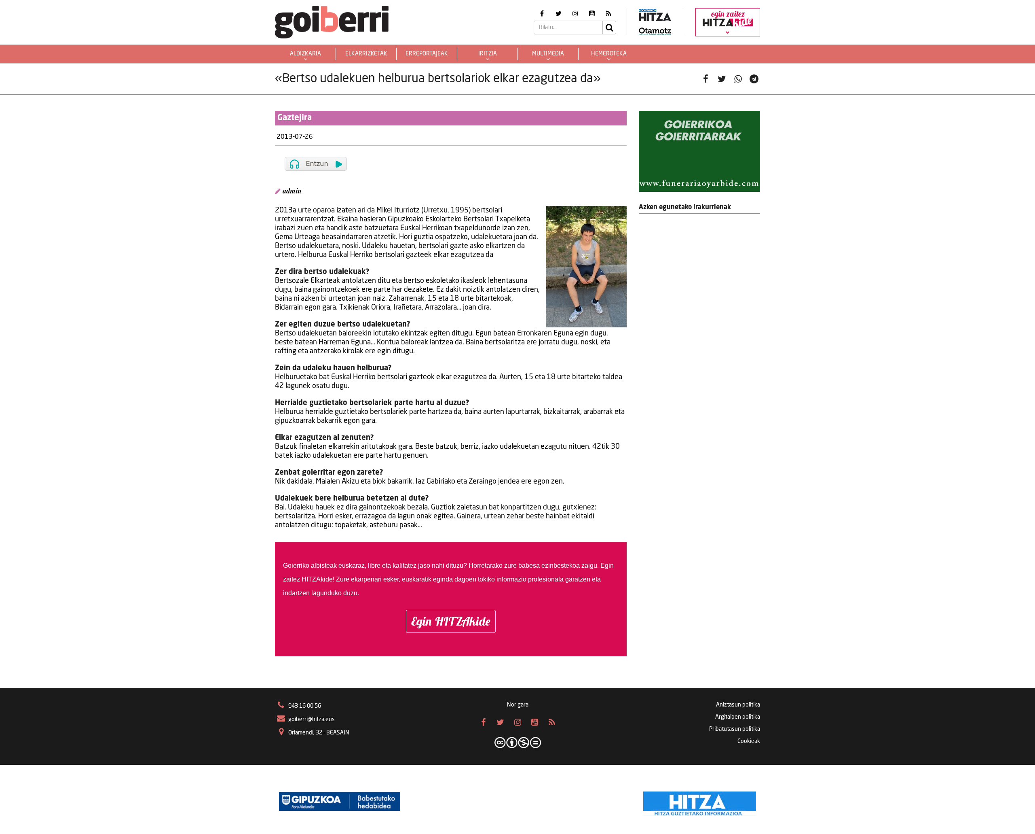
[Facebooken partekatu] (705, 79)
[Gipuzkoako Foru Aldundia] (339, 801)
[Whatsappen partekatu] (738, 79)
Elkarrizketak (366, 54)
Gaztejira (294, 118)
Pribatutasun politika (734, 729)
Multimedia (548, 54)
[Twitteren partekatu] (722, 79)
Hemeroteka (609, 54)
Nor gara (517, 705)
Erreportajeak (427, 54)
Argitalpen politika (737, 717)
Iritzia (487, 54)
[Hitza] (699, 801)
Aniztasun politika (738, 705)
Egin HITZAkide (450, 621)
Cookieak (748, 741)
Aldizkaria (305, 54)
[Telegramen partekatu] (754, 79)
